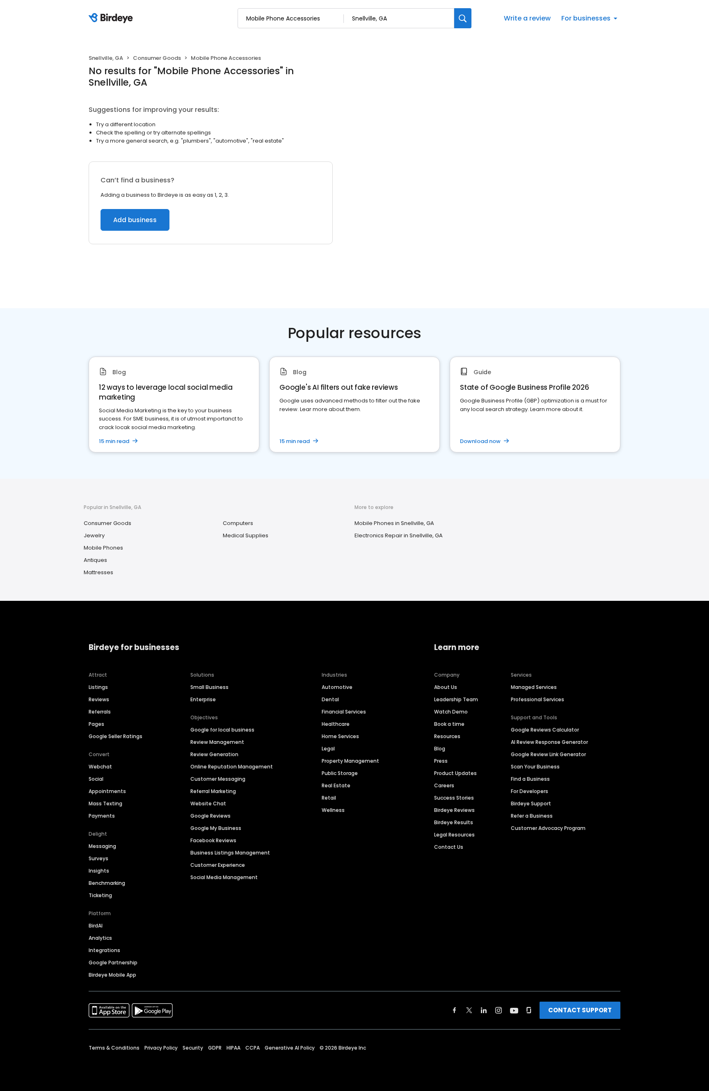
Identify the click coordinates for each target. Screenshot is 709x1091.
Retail (329, 797)
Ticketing (100, 895)
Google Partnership (113, 962)
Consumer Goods (157, 58)
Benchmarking (107, 883)
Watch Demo (451, 711)
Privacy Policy (161, 1047)
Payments (102, 815)
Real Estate (336, 785)
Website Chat (208, 803)
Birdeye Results (453, 822)
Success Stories (454, 797)
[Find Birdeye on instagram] (498, 1010)
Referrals (100, 711)
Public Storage (340, 773)
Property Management (350, 760)
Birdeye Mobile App (112, 974)
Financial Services (344, 711)
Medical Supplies (245, 535)
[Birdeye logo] (112, 18)
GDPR (215, 1047)
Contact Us (448, 846)
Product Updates (455, 773)
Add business (135, 220)
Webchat (100, 766)
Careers (444, 785)
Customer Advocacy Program (548, 828)
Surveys (98, 858)
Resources (447, 736)
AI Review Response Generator (549, 742)
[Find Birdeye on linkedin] (483, 1010)
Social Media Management (224, 877)
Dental (330, 699)
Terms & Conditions (114, 1047)
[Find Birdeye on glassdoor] (528, 1010)
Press (441, 760)
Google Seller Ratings (115, 736)
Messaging (102, 846)
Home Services (340, 736)
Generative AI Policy (290, 1047)
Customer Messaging (217, 778)
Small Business (209, 687)
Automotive (337, 687)
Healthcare (336, 724)
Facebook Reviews (213, 840)
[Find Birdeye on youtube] (514, 1010)
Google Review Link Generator (548, 754)
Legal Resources (454, 834)
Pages (96, 724)
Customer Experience (217, 864)
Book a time (449, 724)
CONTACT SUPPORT (580, 1010)
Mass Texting (105, 803)
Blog (439, 748)
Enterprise (203, 699)
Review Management (217, 742)
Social (96, 778)
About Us (445, 687)
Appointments (107, 791)
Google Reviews (210, 815)
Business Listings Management (230, 852)
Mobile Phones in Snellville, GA (394, 523)
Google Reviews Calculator (545, 729)
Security (193, 1047)
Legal (328, 748)
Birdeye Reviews (454, 810)
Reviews (99, 699)
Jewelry (94, 535)
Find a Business (530, 778)
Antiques (95, 560)
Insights (99, 870)
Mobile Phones (103, 548)
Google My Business (215, 828)
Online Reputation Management (231, 766)
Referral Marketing (213, 791)
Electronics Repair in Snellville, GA (398, 535)
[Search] (462, 18)
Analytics (100, 937)
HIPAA (233, 1047)
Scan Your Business (535, 766)
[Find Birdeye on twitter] (469, 1010)
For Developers (529, 791)
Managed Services (534, 687)
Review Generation (214, 754)
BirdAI (96, 925)
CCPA (252, 1047)
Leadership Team (456, 699)
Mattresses (98, 572)
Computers (238, 523)
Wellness (333, 810)
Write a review (527, 18)
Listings (98, 687)
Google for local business (222, 729)
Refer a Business (532, 815)
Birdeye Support (531, 803)
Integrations (104, 950)
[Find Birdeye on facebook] (454, 1010)
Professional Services (537, 699)
